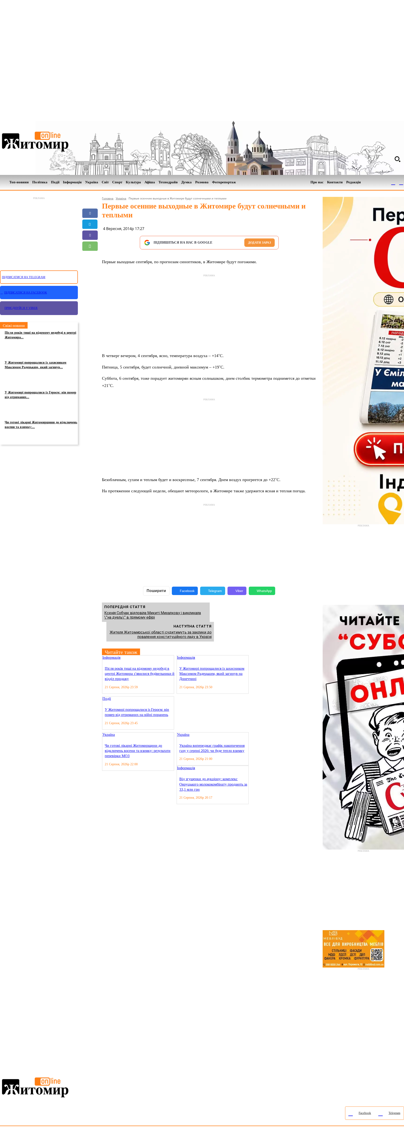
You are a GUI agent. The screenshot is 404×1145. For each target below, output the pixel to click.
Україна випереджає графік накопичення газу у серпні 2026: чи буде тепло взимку (212, 748)
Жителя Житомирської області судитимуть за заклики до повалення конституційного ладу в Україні (161, 634)
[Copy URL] (90, 268)
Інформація (111, 657)
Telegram (215, 591)
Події (106, 699)
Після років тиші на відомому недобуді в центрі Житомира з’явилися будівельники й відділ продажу (139, 673)
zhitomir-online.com (199, 1136)
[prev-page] (252, 658)
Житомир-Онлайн (38, 1136)
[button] (397, 159)
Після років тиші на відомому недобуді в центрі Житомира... (40, 335)
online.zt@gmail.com (257, 1136)
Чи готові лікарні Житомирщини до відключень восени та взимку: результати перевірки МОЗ (137, 751)
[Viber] (90, 235)
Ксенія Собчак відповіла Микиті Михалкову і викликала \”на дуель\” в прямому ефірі (152, 615)
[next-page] (255, 658)
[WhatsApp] (90, 246)
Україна (121, 198)
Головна (107, 198)
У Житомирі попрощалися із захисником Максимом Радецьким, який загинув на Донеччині (211, 673)
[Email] (90, 257)
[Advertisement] (39, 231)
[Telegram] (401, 182)
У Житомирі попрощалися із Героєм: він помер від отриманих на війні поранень (137, 712)
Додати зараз (259, 242)
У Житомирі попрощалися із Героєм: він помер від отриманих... (40, 395)
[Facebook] (393, 182)
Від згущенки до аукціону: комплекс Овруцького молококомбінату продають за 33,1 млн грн (213, 784)
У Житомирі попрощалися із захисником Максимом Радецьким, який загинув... (35, 365)
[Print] (90, 279)
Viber (239, 591)
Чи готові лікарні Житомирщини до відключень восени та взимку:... (41, 425)
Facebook (187, 591)
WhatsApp (264, 591)
